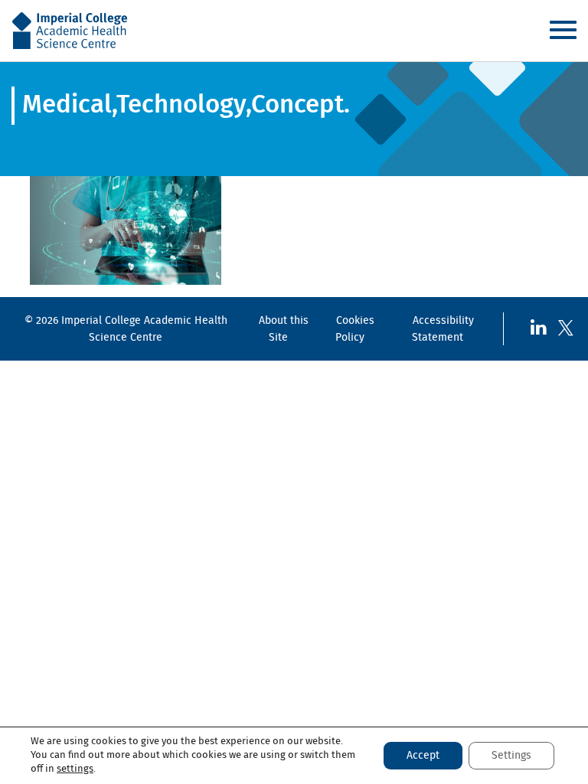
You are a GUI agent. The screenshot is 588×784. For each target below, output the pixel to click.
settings (75, 769)
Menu (562, 30)
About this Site (284, 329)
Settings (511, 755)
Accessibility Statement (443, 329)
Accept (423, 755)
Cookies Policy (354, 329)
